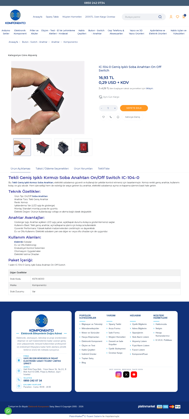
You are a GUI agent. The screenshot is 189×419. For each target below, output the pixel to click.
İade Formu (114, 333)
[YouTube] (134, 374)
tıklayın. (149, 88)
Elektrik (18, 242)
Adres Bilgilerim (139, 328)
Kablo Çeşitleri (88, 350)
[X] (126, 374)
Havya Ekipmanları (90, 337)
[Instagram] (118, 374)
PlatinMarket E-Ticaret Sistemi (85, 416)
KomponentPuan (140, 354)
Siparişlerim (137, 333)
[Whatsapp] (8, 411)
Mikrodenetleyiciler (90, 328)
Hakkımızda (161, 324)
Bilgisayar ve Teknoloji (92, 324)
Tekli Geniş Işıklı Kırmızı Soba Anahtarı (32, 182)
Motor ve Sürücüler (91, 333)
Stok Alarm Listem (140, 337)
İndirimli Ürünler (89, 354)
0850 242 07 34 (32, 380)
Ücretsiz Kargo (115, 353)
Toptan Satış (87, 358)
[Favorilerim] (177, 17)
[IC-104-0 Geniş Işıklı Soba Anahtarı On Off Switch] (48, 98)
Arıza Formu (114, 328)
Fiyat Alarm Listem (140, 345)
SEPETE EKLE (134, 108)
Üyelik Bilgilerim (139, 324)
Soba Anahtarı (40, 196)
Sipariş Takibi (115, 324)
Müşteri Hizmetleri (117, 337)
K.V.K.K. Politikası (164, 340)
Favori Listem (138, 350)
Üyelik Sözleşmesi (117, 349)
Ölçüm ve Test (88, 345)
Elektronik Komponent (92, 341)
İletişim (159, 328)
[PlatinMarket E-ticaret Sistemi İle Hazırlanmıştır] (146, 406)
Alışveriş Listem (139, 341)
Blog (84, 363)
